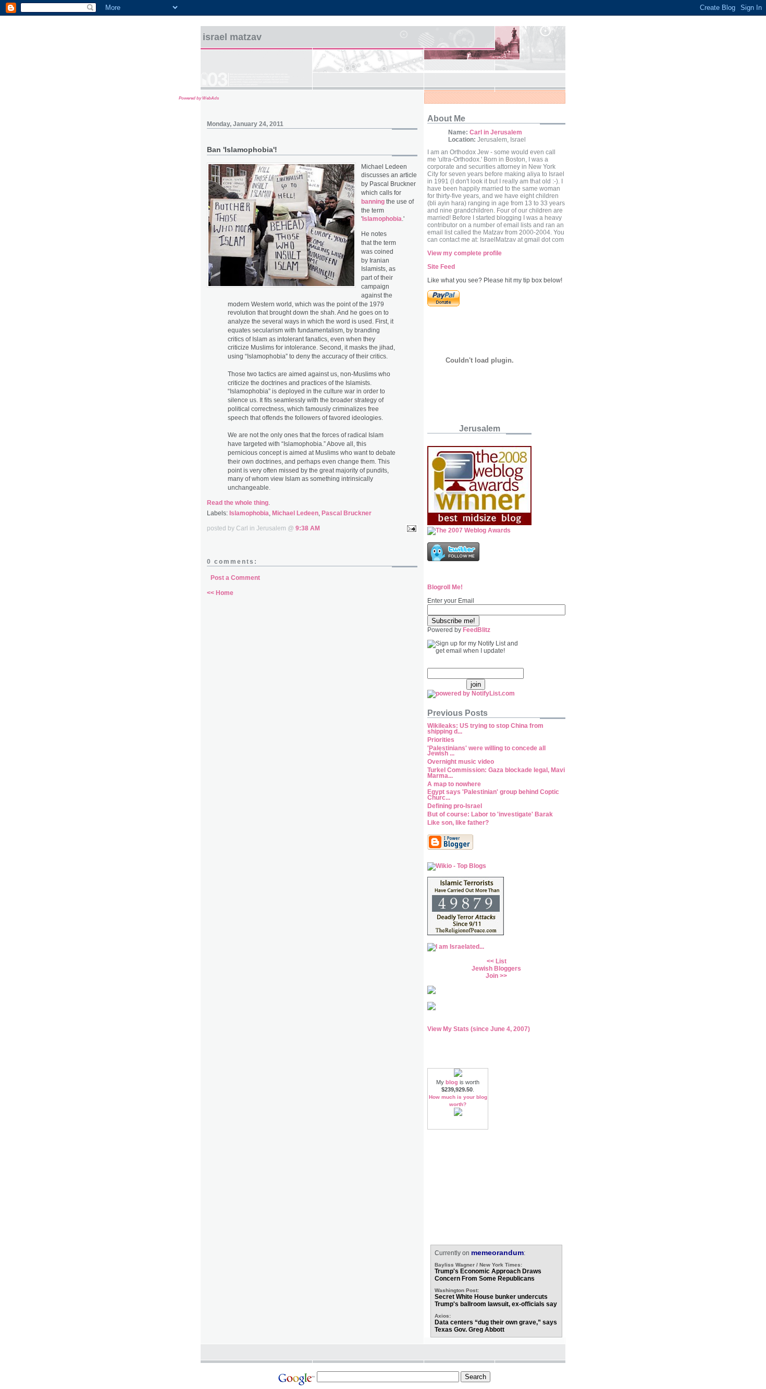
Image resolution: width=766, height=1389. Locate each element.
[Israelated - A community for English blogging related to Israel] (455, 946)
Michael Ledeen (295, 513)
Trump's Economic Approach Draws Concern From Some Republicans (488, 1275)
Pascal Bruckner (347, 513)
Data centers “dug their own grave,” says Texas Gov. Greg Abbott (496, 1326)
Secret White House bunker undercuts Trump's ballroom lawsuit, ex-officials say (496, 1300)
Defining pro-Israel (454, 806)
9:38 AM (307, 528)
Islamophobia (249, 513)
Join (492, 975)
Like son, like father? (458, 822)
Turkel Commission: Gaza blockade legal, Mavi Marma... (496, 772)
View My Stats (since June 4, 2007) (478, 1029)
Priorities (440, 739)
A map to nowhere (454, 784)
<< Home (220, 593)
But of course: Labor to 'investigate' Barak (490, 814)
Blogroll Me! (445, 587)
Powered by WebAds (199, 98)
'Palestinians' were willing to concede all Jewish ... (486, 751)
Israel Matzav (232, 37)
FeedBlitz (476, 630)
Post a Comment (235, 577)
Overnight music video (460, 761)
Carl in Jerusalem (496, 132)
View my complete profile (464, 253)
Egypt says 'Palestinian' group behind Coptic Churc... (493, 794)
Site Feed (441, 266)
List (501, 961)
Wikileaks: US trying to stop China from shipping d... (485, 728)
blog (452, 1082)
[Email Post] (410, 528)
